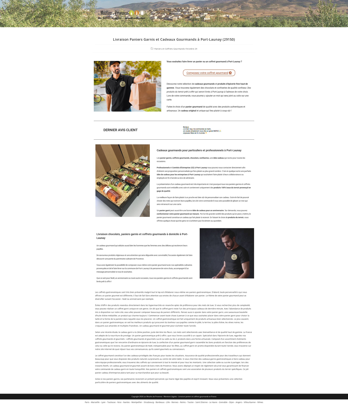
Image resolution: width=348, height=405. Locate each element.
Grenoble (223, 402)
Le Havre (213, 402)
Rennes (175, 402)
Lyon (103, 402)
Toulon (190, 402)
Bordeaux (160, 402)
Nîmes (260, 402)
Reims (183, 402)
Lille (168, 402)
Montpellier (136, 402)
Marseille (95, 402)
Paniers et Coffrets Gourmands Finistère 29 (175, 48)
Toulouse (111, 402)
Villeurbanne (250, 402)
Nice (119, 402)
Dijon (231, 402)
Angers (239, 402)
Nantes (126, 402)
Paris (87, 402)
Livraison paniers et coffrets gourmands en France (197, 396)
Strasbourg (149, 402)
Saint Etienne (201, 402)
